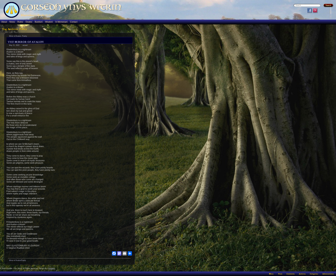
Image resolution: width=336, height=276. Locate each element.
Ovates (29, 22)
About (4, 22)
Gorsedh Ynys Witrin (71, 7)
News (12, 22)
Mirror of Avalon (15, 36)
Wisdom (49, 22)
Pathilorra (51, 268)
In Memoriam (61, 22)
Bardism (39, 22)
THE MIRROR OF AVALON (26, 41)
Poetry (24, 36)
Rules (20, 22)
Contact (73, 22)
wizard (25, 45)
